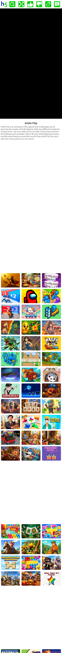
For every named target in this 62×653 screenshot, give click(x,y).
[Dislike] (39, 4)
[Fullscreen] (21, 4)
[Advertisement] (31, 172)
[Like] (30, 4)
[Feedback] (57, 4)
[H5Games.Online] (4, 4)
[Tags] (48, 4)
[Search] (12, 4)
